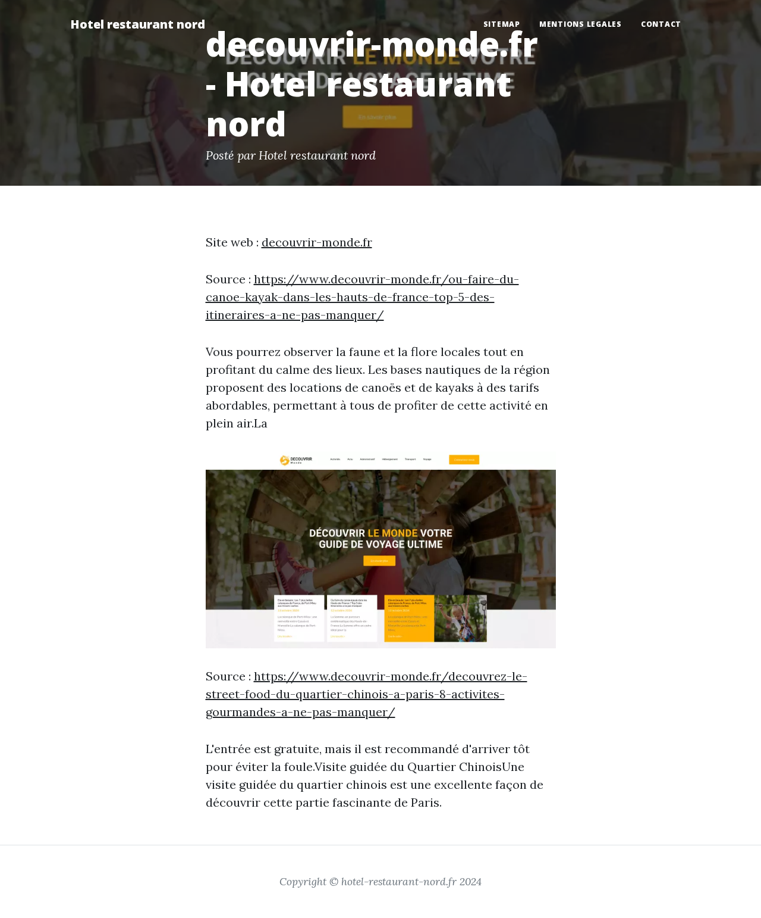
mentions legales (580, 24)
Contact (661, 24)
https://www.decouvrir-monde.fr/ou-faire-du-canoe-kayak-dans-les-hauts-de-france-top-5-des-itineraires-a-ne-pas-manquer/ (362, 296)
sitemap (501, 24)
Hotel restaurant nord (137, 24)
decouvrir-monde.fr (317, 242)
